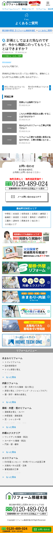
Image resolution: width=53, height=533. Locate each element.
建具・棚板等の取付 (13, 398)
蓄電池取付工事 (12, 469)
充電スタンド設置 (12, 473)
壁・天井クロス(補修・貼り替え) (19, 387)
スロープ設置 (11, 448)
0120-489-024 (17, 528)
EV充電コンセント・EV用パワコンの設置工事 (25, 462)
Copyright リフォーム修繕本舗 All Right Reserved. (26, 520)
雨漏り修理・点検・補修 (15, 423)
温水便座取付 (11, 366)
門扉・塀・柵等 (12, 444)
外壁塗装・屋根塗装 (13, 416)
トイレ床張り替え (12, 369)
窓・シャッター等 (12, 419)
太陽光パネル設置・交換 (15, 465)
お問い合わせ (44, 529)
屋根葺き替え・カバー (14, 412)
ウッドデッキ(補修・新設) (16, 437)
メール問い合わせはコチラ (29, 197)
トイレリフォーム (12, 362)
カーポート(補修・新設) (15, 441)
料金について (28, 9)
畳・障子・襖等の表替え (15, 394)
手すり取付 (10, 373)
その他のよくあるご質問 (12, 56)
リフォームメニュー (11, 9)
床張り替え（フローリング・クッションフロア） (26, 391)
